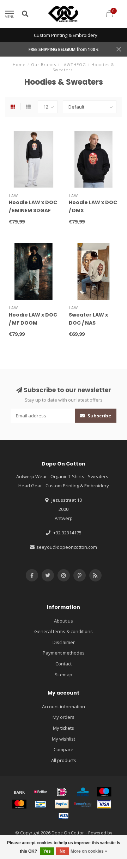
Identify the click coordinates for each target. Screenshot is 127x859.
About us (63, 621)
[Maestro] (104, 792)
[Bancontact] (40, 804)
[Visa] (104, 804)
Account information (63, 706)
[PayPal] (62, 804)
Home (19, 64)
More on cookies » (89, 851)
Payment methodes (64, 653)
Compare (63, 749)
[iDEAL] (62, 792)
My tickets (63, 728)
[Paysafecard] (83, 804)
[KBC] (83, 792)
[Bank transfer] (19, 792)
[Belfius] (40, 792)
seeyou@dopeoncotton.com (66, 547)
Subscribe (98, 415)
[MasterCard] (19, 804)
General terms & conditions (63, 631)
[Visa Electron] (63, 816)
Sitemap (63, 674)
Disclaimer (64, 642)
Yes (47, 851)
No (62, 851)
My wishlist (63, 739)
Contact (63, 663)
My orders (63, 717)
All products (63, 760)
